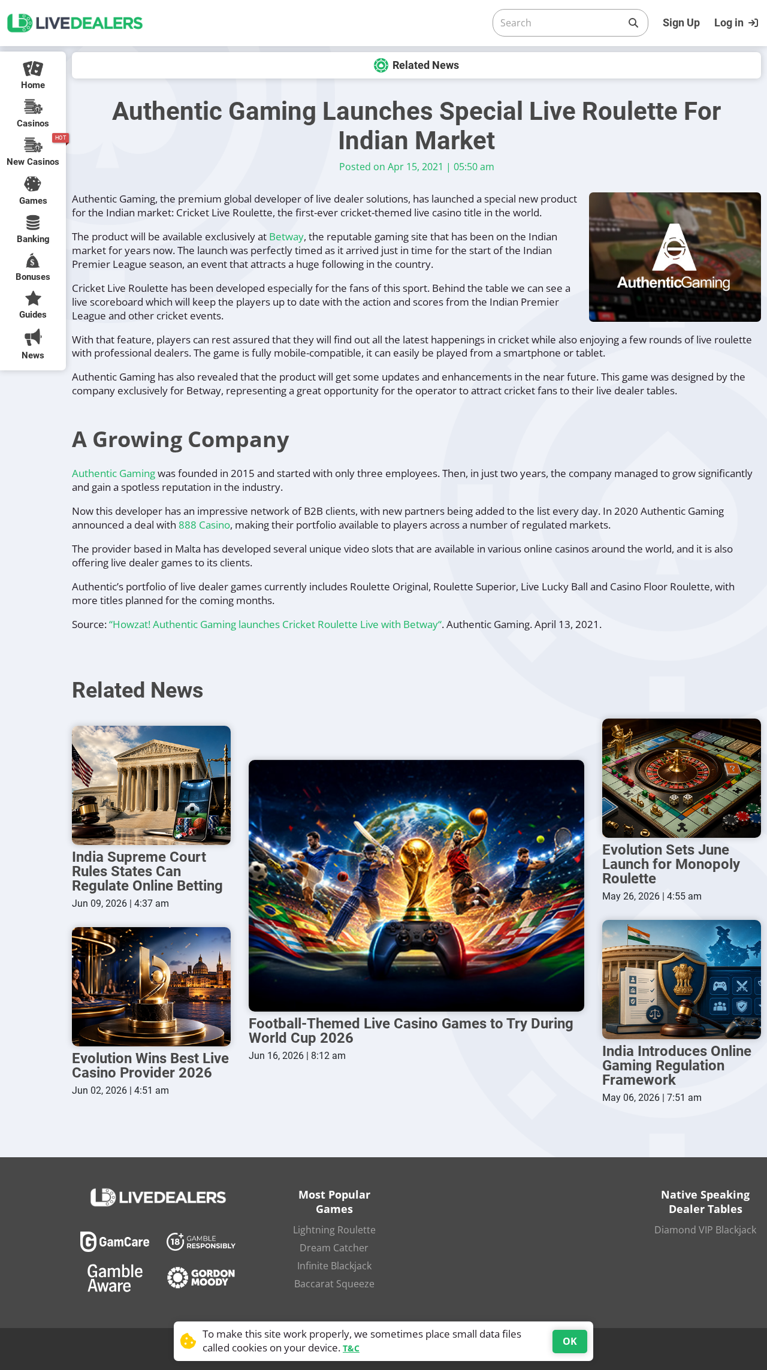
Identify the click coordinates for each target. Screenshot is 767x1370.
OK (570, 1341)
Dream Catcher (334, 1247)
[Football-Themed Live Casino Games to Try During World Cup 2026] (416, 886)
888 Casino (204, 525)
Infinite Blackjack (334, 1265)
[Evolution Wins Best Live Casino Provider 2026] (151, 986)
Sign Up (681, 22)
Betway (286, 236)
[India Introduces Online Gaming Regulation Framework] (681, 979)
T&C (351, 1348)
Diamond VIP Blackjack (705, 1229)
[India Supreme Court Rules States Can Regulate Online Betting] (151, 785)
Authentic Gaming (113, 473)
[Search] (633, 23)
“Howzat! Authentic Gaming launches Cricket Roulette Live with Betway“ (275, 624)
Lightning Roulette (334, 1229)
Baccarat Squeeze (334, 1283)
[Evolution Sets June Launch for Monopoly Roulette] (681, 778)
